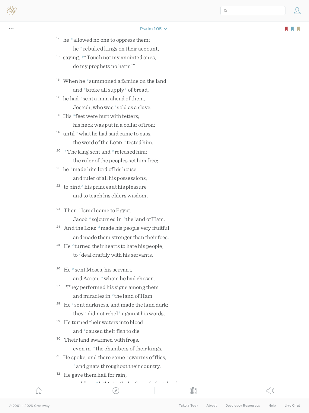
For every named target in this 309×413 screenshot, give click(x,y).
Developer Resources (242, 406)
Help (272, 406)
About (211, 406)
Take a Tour (188, 406)
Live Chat (292, 406)
